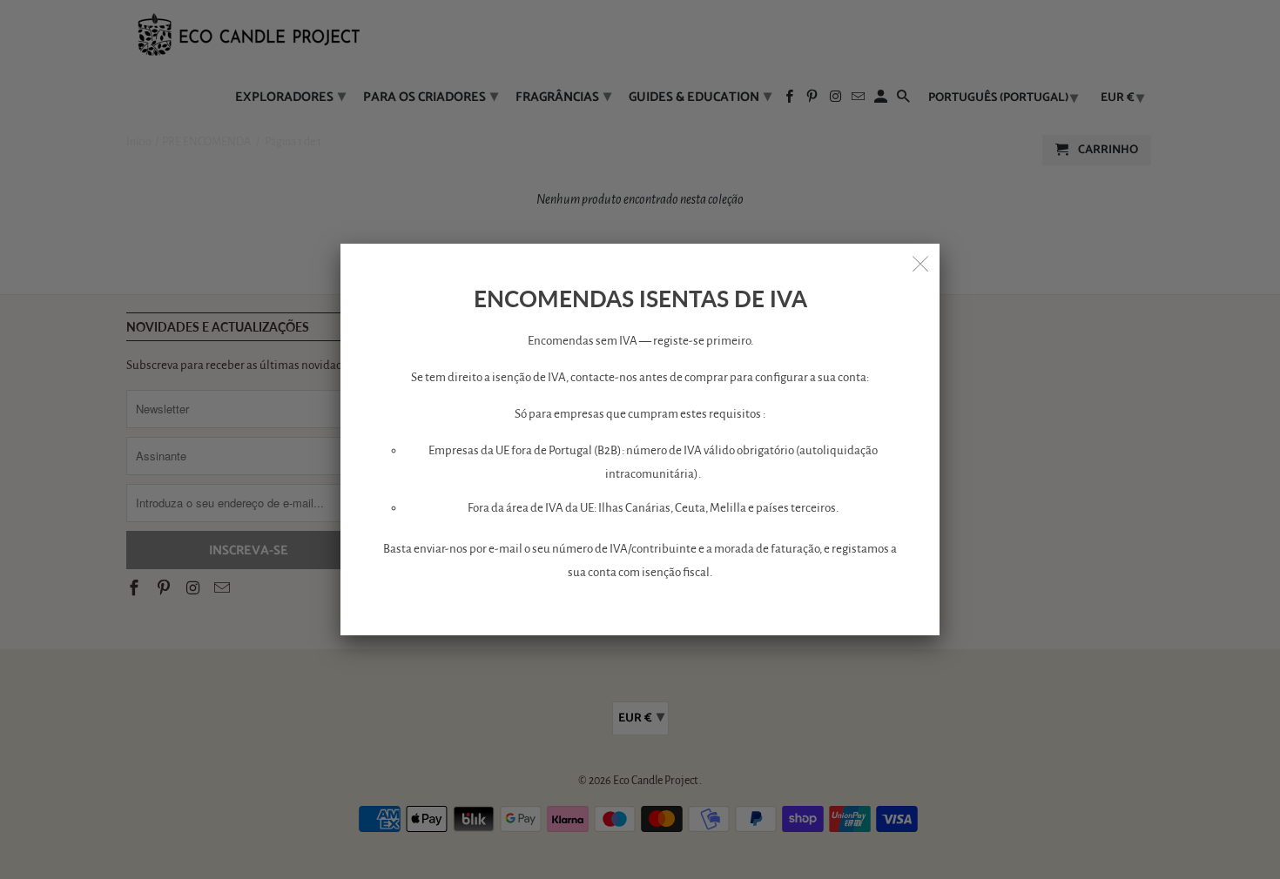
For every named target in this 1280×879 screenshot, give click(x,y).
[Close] (920, 263)
